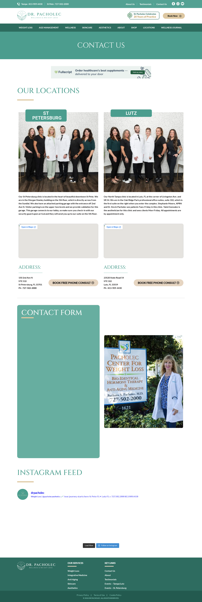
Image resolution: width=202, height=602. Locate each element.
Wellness (70, 27)
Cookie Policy (115, 595)
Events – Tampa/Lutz (114, 583)
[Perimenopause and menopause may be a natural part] (33, 512)
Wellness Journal (171, 27)
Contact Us (161, 4)
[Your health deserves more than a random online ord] (168, 532)
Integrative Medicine (77, 575)
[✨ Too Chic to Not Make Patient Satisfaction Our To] (67, 532)
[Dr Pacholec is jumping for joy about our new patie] (135, 512)
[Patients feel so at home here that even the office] (33, 532)
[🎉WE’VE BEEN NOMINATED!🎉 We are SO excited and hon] (67, 512)
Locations (149, 27)
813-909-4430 (35, 4)
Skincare (87, 27)
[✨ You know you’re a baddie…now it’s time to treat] (101, 512)
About (121, 27)
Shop (134, 27)
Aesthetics (105, 27)
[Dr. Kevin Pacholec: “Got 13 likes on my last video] (135, 532)
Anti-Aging (73, 579)
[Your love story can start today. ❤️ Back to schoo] (101, 532)
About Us (130, 4)
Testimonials (145, 4)
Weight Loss (25, 27)
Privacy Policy (83, 595)
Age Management (49, 27)
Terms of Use (99, 595)
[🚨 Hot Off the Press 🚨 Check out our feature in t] (168, 512)
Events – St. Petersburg (115, 588)
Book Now (173, 16)
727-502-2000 (62, 4)
